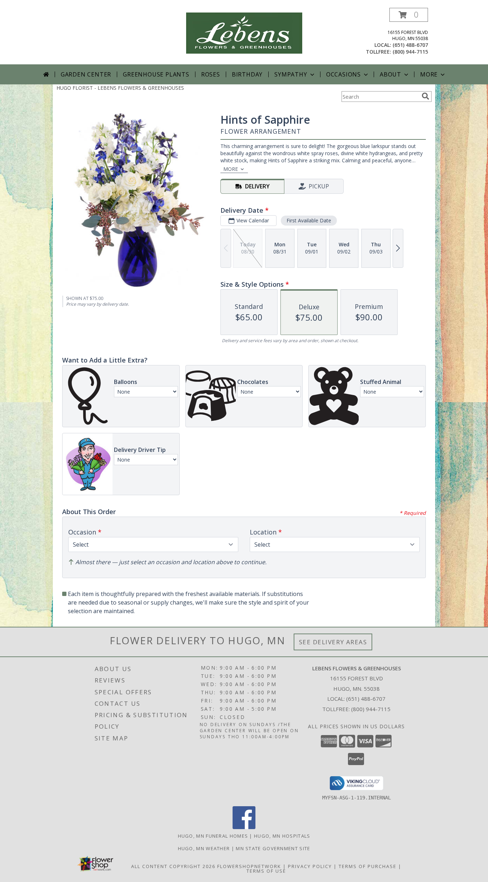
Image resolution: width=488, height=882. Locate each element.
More (429, 74)
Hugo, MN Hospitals (282, 836)
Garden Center (86, 74)
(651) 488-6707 (410, 44)
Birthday (247, 74)
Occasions (343, 74)
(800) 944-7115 (410, 51)
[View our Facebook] (244, 827)
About (390, 74)
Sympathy (290, 74)
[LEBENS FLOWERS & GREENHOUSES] (244, 32)
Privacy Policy (310, 866)
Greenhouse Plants (156, 74)
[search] (425, 96)
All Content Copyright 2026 (173, 866)
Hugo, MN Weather (204, 848)
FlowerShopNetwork (249, 866)
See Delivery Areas (333, 642)
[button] (408, 15)
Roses (210, 74)
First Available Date (309, 220)
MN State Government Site (273, 848)
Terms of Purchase (368, 866)
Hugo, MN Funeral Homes (213, 836)
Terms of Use (266, 871)
